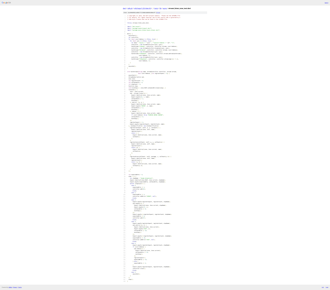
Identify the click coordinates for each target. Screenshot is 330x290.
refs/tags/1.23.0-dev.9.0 (142, 8)
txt (323, 287)
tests (156, 8)
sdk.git (130, 8)
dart (124, 8)
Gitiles (10, 287)
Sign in (326, 3)
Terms (20, 287)
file (158, 12)
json (327, 287)
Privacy (15, 287)
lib (160, 8)
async (165, 8)
